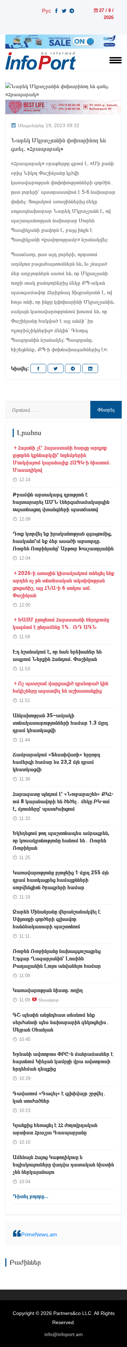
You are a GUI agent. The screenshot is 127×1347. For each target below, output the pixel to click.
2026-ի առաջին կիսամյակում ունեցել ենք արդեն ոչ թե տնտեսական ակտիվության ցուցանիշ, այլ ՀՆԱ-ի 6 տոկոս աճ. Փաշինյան (63, 584)
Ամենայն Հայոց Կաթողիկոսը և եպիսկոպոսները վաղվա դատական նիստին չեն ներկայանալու (63, 1164)
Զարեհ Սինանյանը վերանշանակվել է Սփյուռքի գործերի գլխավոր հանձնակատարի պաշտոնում (57, 919)
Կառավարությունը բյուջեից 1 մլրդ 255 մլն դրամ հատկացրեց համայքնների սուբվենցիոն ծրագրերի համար (61, 880)
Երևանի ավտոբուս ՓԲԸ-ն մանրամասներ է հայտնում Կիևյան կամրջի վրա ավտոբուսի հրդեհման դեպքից (63, 1061)
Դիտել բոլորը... (30, 1196)
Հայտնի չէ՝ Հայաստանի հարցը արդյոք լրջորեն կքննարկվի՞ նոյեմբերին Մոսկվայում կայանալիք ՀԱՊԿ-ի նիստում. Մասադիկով (61, 459)
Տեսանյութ (48, 1000)
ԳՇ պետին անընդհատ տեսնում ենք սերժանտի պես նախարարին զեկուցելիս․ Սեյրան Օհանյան (61, 1022)
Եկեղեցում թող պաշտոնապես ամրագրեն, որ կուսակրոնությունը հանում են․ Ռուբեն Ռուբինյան (61, 840)
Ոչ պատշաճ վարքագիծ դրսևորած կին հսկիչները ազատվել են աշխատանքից (60, 687)
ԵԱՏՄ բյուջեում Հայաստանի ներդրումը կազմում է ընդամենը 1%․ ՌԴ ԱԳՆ (61, 623)
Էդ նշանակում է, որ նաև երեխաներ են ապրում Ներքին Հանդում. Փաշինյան (57, 655)
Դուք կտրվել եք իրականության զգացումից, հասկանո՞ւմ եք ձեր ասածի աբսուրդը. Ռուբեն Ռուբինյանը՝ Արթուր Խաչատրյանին (63, 541)
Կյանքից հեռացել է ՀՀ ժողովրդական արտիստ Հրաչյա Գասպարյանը (55, 1128)
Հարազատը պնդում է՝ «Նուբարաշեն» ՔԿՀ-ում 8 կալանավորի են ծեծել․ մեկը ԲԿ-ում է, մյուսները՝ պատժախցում (63, 801)
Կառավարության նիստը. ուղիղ (48, 990)
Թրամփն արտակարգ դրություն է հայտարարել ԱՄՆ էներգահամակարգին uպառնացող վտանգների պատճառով (61, 502)
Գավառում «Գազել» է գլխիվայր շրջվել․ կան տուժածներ (59, 1097)
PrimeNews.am (39, 1234)
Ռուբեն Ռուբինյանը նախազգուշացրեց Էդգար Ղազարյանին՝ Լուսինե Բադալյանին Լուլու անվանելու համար (57, 958)
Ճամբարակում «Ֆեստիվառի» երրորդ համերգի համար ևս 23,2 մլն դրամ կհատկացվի (56, 762)
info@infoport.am (63, 1334)
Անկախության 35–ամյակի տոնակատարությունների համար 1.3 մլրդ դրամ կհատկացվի (60, 723)
